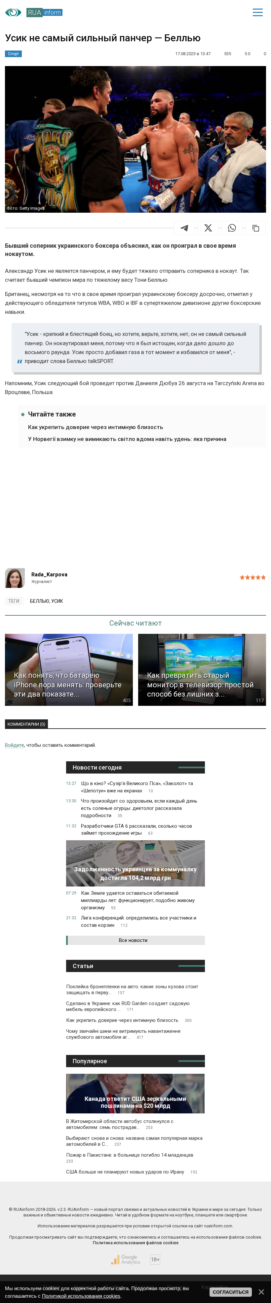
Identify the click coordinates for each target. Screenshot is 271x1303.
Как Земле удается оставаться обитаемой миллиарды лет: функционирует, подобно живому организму (138, 900)
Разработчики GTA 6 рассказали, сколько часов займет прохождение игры (136, 829)
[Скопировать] (256, 228)
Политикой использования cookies (81, 1296)
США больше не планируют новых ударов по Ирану (131, 1172)
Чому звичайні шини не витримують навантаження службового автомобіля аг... (123, 1034)
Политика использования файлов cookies (135, 1242)
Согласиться (231, 1292)
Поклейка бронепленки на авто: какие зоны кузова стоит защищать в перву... (132, 989)
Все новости (133, 940)
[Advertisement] (135, 512)
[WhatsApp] (232, 228)
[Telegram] (184, 228)
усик (57, 601)
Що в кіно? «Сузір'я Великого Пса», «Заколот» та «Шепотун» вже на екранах (137, 787)
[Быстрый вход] (234, 12)
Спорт (13, 54)
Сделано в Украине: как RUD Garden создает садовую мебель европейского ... (128, 1006)
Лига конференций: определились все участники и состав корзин (138, 921)
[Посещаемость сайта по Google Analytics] (125, 1260)
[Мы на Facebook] (70, 1195)
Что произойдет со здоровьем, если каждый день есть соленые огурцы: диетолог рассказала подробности (139, 808)
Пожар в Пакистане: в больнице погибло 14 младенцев (129, 1158)
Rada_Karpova (49, 574)
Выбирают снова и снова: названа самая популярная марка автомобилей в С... (134, 1141)
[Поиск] (212, 12)
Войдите (14, 745)
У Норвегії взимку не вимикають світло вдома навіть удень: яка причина (127, 439)
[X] (208, 228)
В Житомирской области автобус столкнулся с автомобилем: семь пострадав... (120, 1124)
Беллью (39, 601)
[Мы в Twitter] (201, 1195)
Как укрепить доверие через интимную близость (95, 427)
